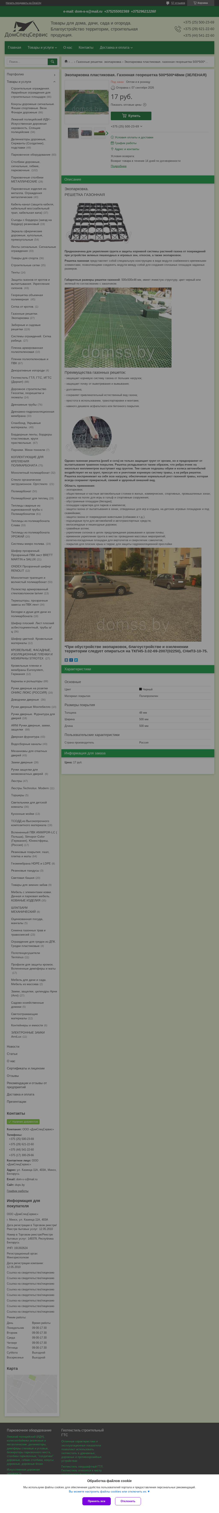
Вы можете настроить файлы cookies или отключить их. (108, 1491)
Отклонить (128, 1501)
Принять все (96, 1501)
